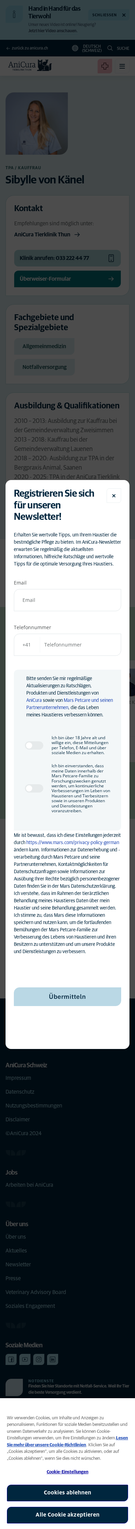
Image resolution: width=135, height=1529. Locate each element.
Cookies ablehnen (67, 1492)
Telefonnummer (32, 627)
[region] (67, 1463)
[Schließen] (114, 495)
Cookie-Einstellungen (68, 1472)
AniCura (34, 700)
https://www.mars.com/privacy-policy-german (72, 842)
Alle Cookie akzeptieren (68, 1515)
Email (20, 582)
